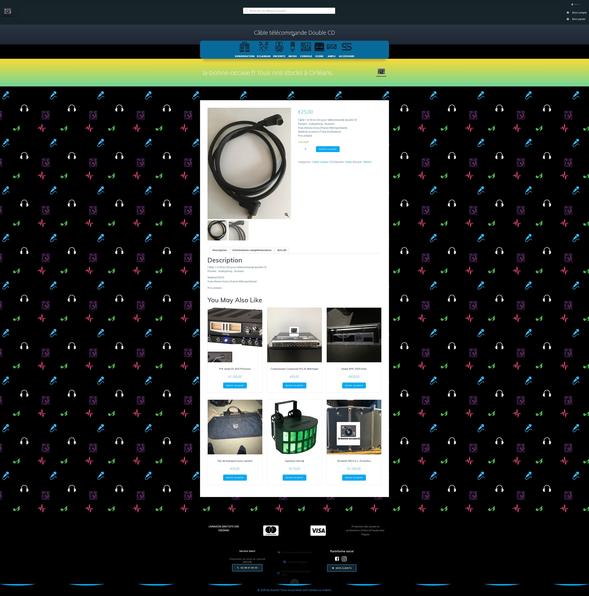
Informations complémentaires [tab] (252, 250)
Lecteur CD (326, 162)
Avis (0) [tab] (281, 250)
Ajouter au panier (328, 149)
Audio (348, 162)
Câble (315, 162)
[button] (287, 165)
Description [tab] (220, 250)
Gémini (367, 162)
